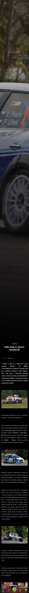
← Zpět (5, 3)
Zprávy (14, 343)
